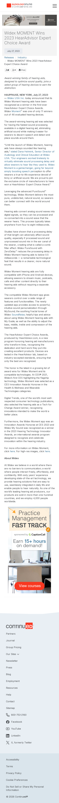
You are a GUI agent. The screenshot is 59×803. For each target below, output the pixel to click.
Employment (13, 681)
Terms (9, 766)
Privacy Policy (13, 773)
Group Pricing (13, 647)
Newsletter (12, 660)
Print (23, 70)
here (12, 451)
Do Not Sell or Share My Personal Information (25, 788)
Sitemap (10, 708)
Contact (10, 701)
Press (9, 667)
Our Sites (11, 654)
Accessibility (12, 759)
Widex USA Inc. (15, 98)
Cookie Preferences (17, 779)
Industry (22, 57)
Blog (8, 674)
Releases (9, 57)
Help (8, 694)
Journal (10, 640)
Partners (10, 633)
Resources (12, 687)
